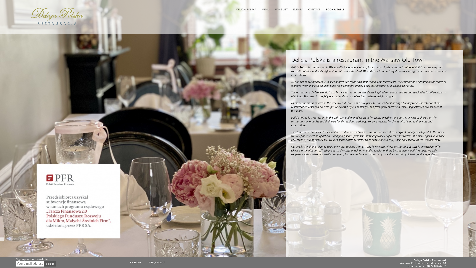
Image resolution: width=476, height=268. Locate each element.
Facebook (135, 262)
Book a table (335, 9)
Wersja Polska (157, 262)
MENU (266, 9)
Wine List (281, 9)
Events (298, 9)
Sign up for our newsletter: (33, 259)
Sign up (50, 263)
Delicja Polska (246, 9)
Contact (314, 9)
